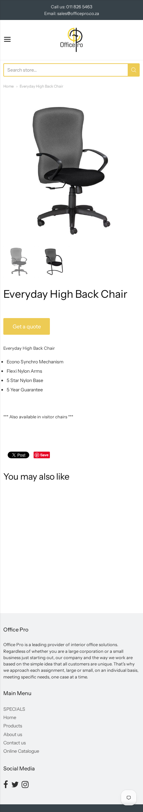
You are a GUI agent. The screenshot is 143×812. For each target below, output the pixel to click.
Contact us (14, 743)
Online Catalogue (21, 751)
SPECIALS (14, 709)
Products (12, 726)
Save (44, 454)
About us (12, 734)
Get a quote (27, 326)
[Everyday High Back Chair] (19, 261)
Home (8, 86)
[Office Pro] (71, 40)
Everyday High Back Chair (41, 86)
